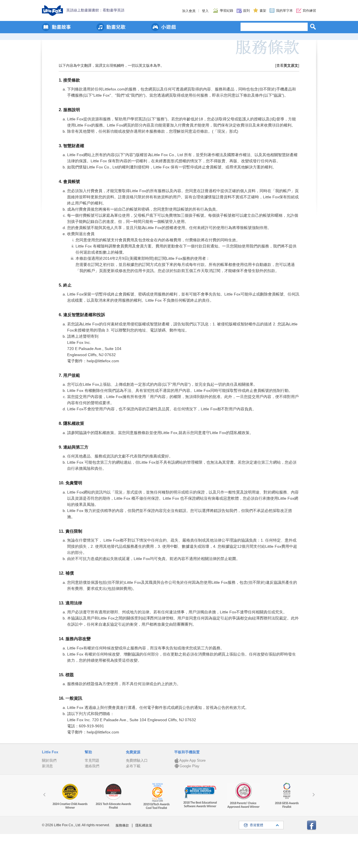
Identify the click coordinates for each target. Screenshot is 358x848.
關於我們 (49, 760)
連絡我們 (92, 766)
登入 (205, 11)
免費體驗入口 (137, 760)
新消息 (47, 766)
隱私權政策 (143, 825)
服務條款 (122, 825)
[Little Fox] (52, 10)
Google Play (189, 766)
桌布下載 (133, 766)
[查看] (287, 65)
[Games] (163, 27)
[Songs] (111, 27)
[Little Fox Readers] (56, 27)
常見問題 (92, 760)
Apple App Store (192, 760)
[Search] (313, 26)
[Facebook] (311, 826)
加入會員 (189, 11)
